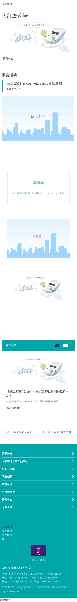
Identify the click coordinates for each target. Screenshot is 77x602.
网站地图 (5, 599)
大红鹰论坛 (8, 4)
